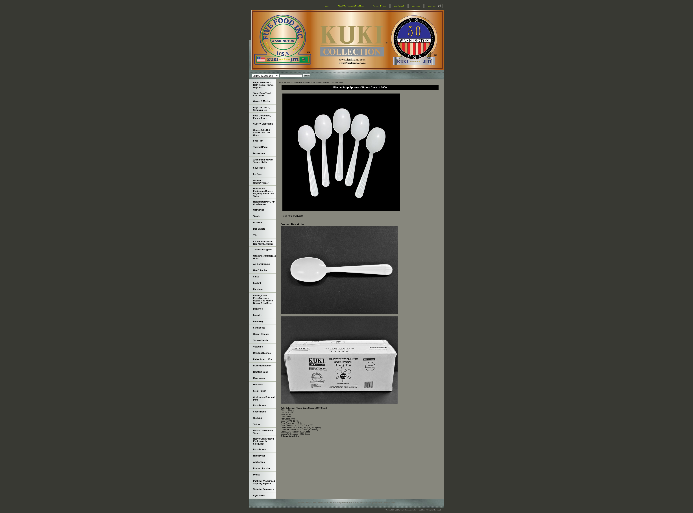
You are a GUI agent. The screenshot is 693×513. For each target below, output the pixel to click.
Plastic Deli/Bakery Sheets (263, 431)
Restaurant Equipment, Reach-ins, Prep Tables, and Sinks (263, 192)
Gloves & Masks (261, 101)
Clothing (257, 418)
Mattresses (259, 378)
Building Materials (262, 365)
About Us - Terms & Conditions (351, 6)
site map (416, 6)
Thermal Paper (260, 147)
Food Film (258, 141)
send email (399, 6)
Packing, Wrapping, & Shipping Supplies (264, 482)
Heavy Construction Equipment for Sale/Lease (263, 441)
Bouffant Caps (260, 372)
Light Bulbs (259, 495)
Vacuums (258, 346)
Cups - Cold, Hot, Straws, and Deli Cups (261, 132)
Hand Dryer (259, 456)
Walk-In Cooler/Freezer (261, 181)
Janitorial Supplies (262, 249)
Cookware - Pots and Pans (263, 398)
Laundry (257, 315)
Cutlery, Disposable (294, 82)
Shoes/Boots (259, 411)
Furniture (258, 289)
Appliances (259, 462)
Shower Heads (260, 340)
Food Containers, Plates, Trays (262, 116)
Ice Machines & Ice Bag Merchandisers (263, 242)
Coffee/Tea (258, 210)
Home (280, 82)
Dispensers (259, 153)
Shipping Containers (263, 489)
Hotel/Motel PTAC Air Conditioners (264, 203)
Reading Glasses (262, 353)
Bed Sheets (259, 229)
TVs (255, 235)
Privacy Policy (379, 6)
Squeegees (259, 168)
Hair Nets (258, 384)
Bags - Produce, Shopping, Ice (261, 108)
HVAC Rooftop (260, 270)
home (327, 6)
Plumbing (258, 321)
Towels (256, 216)
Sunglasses (259, 328)
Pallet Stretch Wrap (263, 359)
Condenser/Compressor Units (264, 257)
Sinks (256, 276)
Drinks (256, 474)
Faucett (257, 283)
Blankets (257, 222)
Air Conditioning (261, 264)
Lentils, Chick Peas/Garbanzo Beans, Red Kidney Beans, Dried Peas (263, 299)
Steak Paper (259, 391)
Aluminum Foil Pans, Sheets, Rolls (263, 161)
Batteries (258, 309)
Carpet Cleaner (261, 334)
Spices (256, 424)
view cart (432, 6)
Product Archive (261, 468)
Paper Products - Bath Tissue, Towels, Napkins (263, 85)
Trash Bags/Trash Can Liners (262, 94)
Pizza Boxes (259, 405)
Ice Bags (257, 174)
